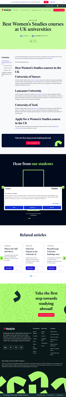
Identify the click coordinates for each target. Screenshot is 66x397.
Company (49, 10)
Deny (14, 207)
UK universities (48, 58)
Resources (40, 10)
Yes (46, 2)
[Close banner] (60, 188)
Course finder (22, 10)
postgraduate (21, 58)
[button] (63, 187)
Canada (35, 338)
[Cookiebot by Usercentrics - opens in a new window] (52, 189)
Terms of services (41, 395)
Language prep (34, 10)
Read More (9, 268)
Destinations (16, 10)
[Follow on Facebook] (11, 347)
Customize (32, 207)
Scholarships (44, 343)
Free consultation (32, 143)
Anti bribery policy (54, 334)
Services (27, 10)
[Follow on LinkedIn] (5, 347)
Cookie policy (59, 395)
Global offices (53, 331)
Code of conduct (54, 337)
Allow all (52, 207)
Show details (55, 203)
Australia (35, 336)
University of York (35, 108)
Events (45, 10)
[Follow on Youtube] (16, 347)
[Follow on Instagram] (21, 347)
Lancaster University (40, 94)
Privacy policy (50, 395)
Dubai (34, 341)
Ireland (34, 344)
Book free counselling (58, 10)
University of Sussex (35, 80)
